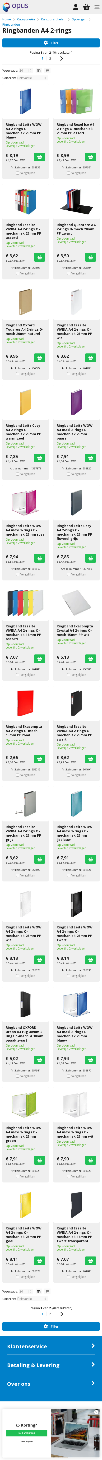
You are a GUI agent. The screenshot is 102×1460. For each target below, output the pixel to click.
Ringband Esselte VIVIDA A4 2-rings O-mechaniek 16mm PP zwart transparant (74, 1234)
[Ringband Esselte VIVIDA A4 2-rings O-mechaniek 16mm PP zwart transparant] (76, 1205)
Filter (54, 43)
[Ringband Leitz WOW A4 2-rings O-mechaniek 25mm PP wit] (25, 904)
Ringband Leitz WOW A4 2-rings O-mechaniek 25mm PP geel (24, 1234)
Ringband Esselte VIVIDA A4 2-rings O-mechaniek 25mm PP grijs (23, 833)
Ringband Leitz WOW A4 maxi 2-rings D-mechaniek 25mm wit (75, 1132)
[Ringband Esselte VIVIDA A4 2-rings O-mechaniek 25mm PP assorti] (25, 201)
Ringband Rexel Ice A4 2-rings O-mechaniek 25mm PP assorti (75, 128)
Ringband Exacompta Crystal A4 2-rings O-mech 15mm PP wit (75, 630)
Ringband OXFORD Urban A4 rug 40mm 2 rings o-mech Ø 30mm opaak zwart (24, 1034)
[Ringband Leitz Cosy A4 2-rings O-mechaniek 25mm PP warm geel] (25, 402)
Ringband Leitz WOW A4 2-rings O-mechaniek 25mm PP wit (24, 933)
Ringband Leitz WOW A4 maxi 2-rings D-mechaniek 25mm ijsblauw (75, 833)
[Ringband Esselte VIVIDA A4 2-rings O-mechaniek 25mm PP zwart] (76, 703)
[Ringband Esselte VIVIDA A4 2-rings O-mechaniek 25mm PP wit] (76, 302)
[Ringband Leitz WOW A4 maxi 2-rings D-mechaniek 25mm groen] (25, 1104)
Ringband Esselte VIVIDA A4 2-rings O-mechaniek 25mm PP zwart (74, 733)
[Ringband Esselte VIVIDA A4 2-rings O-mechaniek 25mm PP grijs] (25, 803)
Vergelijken (27, 173)
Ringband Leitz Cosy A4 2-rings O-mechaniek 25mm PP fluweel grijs (74, 532)
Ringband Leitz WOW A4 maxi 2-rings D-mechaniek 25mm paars (75, 431)
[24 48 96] (26, 70)
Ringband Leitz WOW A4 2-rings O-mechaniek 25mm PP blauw (24, 130)
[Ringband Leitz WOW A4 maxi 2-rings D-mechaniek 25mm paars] (76, 402)
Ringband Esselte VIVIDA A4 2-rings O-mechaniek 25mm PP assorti (23, 231)
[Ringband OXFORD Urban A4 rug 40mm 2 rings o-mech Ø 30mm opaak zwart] (25, 1004)
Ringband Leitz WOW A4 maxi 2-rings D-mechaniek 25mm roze (25, 530)
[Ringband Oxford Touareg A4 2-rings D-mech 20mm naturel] (25, 302)
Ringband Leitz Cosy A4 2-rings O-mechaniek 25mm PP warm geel (23, 431)
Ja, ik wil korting (27, 1433)
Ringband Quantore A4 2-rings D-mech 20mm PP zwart (76, 229)
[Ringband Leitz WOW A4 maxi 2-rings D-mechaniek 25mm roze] (25, 502)
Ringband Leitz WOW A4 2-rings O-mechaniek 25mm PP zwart (75, 933)
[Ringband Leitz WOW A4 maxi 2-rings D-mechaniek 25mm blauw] (76, 1004)
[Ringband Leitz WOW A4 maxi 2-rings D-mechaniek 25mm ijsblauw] (76, 803)
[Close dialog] (96, 1412)
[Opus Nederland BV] (15, 10)
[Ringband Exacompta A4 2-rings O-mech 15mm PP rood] (25, 703)
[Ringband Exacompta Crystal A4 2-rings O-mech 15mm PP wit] (76, 603)
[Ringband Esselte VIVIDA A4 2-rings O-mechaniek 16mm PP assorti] (25, 603)
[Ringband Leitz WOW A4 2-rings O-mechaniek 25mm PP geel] (25, 1205)
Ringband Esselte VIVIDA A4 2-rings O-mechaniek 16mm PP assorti (23, 632)
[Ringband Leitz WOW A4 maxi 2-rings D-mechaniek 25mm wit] (76, 1104)
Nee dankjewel (27, 1442)
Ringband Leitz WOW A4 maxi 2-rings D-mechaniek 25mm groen (24, 1134)
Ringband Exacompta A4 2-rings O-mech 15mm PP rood (24, 730)
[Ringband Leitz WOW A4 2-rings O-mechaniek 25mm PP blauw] (25, 101)
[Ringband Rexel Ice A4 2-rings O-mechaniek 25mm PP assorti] (76, 101)
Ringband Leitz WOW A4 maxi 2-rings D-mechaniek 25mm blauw (75, 1034)
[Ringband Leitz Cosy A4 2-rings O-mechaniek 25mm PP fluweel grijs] (76, 502)
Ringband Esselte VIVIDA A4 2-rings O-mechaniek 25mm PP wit (74, 331)
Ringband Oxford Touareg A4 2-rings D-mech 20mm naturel (24, 329)
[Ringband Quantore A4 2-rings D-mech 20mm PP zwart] (76, 201)
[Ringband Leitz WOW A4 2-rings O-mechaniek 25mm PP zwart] (76, 904)
